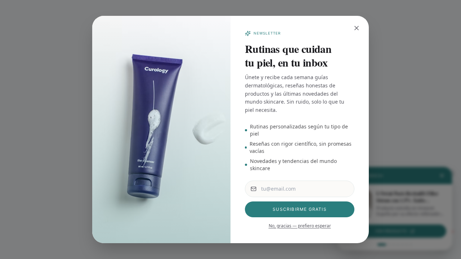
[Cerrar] (356, 28)
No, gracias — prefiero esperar (300, 226)
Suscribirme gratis (300, 209)
